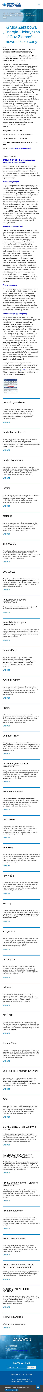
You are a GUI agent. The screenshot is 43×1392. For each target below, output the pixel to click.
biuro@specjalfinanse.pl (19, 1351)
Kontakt (27, 1379)
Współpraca (20, 1379)
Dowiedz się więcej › (11, 1390)
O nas (13, 1379)
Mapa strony (28, 1381)
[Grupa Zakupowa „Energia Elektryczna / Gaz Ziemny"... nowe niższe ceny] (10, 386)
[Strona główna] (10, 4)
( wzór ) (24, 370)
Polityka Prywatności (17, 1381)
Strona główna (4, 13)
